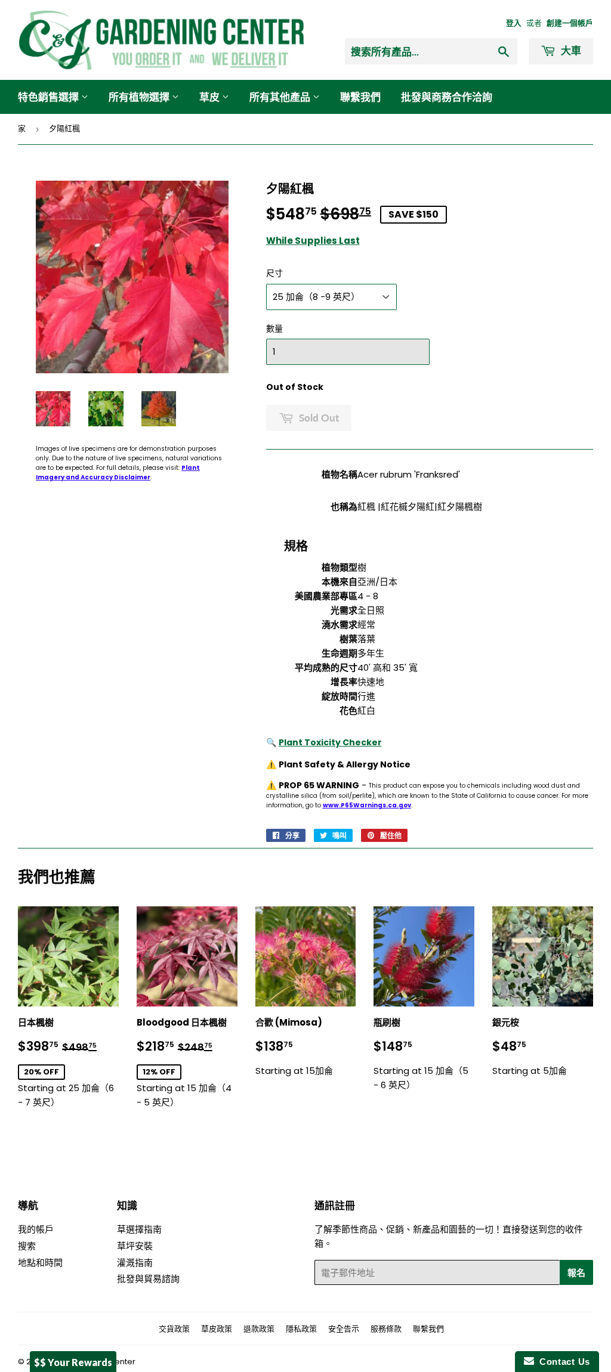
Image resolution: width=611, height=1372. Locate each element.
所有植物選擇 (140, 97)
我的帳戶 (36, 1229)
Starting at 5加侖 (535, 1047)
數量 (274, 329)
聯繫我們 (360, 97)
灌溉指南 (135, 1262)
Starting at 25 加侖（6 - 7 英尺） (68, 1062)
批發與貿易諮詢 (148, 1278)
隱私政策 (301, 1328)
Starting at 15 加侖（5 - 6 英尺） (421, 1054)
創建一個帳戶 (570, 23)
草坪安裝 (135, 1246)
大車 (569, 50)
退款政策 (258, 1328)
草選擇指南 (139, 1229)
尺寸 (274, 273)
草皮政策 (216, 1328)
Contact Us (562, 1361)
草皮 (210, 97)
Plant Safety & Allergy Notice (345, 764)
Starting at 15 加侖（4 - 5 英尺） (187, 1062)
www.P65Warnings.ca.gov (367, 805)
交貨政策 (174, 1328)
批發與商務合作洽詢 (446, 97)
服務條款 (386, 1328)
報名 (576, 1272)
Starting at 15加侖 (302, 1047)
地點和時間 (40, 1262)
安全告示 (343, 1328)
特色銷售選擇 (49, 97)
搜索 (27, 1246)
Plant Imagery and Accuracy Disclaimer (118, 472)
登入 (513, 23)
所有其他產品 (281, 97)
